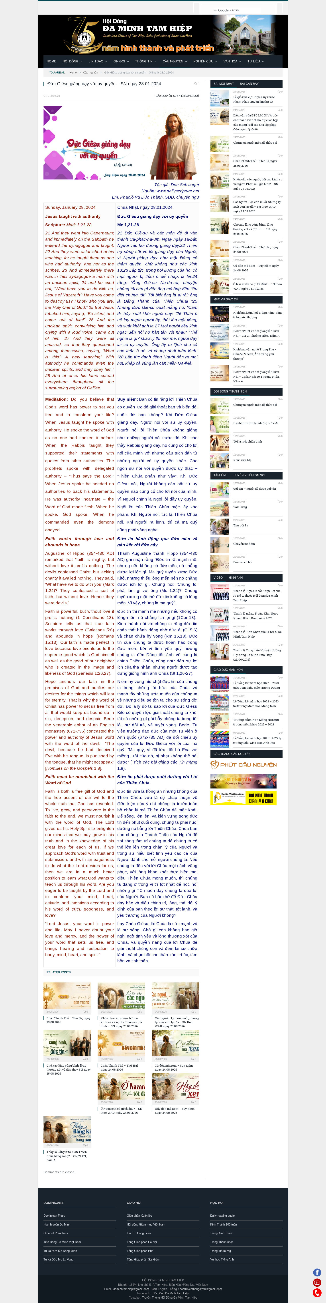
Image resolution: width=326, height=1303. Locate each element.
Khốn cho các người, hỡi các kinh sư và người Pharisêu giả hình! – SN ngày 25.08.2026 (121, 1022)
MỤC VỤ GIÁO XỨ (226, 299)
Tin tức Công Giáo (139, 1233)
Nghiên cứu (203, 61)
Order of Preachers (55, 1233)
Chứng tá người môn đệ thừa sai (255, 143)
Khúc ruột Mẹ (242, 460)
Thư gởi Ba (240, 525)
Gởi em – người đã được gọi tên (254, 489)
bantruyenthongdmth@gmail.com (201, 1289)
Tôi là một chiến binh (247, 441)
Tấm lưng (240, 507)
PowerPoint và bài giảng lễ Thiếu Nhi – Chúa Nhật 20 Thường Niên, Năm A (256, 376)
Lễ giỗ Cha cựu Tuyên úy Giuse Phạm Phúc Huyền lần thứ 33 (254, 99)
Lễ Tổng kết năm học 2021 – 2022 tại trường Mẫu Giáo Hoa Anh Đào (257, 740)
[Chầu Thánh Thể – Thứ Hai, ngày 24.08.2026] (121, 1045)
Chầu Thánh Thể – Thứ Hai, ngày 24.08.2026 (119, 1067)
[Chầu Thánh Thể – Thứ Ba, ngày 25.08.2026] (67, 997)
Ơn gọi (119, 61)
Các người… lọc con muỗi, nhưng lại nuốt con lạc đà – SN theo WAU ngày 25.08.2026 (177, 1022)
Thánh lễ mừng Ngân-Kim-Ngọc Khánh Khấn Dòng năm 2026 (255, 615)
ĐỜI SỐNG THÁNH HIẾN (230, 391)
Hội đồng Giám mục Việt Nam (146, 1224)
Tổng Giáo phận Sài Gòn (143, 1259)
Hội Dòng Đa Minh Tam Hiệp (171, 1293)
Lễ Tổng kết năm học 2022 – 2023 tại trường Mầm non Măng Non (256, 703)
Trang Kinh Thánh (221, 1233)
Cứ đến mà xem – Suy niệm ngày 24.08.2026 (174, 1067)
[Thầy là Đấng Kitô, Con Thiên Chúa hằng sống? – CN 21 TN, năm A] (67, 1131)
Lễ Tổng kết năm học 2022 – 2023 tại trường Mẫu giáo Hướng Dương (256, 685)
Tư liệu (253, 61)
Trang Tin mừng (220, 1251)
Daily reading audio (222, 1215)
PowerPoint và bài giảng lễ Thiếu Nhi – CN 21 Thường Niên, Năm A (256, 333)
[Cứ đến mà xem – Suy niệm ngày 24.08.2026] (175, 1045)
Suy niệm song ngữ (186, 96)
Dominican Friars (54, 1215)
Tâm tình (220, 475)
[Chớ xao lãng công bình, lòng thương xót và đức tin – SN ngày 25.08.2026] (67, 1045)
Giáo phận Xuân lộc (139, 1215)
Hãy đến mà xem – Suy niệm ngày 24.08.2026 (175, 1111)
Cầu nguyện (173, 61)
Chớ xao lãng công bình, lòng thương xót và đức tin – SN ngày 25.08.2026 (69, 1069)
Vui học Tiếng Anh (222, 1259)
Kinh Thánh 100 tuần (223, 1224)
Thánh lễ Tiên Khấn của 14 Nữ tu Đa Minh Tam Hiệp (257, 634)
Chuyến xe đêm (244, 544)
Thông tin (144, 61)
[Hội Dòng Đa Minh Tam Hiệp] (163, 34)
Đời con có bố (242, 562)
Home (51, 61)
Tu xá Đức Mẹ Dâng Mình (60, 1251)
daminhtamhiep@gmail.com (131, 1289)
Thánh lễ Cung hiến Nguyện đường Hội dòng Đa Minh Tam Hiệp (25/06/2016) (257, 654)
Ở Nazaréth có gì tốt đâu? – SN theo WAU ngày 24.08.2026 (121, 1111)
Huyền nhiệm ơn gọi (249, 475)
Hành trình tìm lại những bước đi (255, 423)
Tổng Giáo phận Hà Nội (142, 1242)
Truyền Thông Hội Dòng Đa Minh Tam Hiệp (169, 1297)
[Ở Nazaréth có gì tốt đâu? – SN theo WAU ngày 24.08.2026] (121, 1088)
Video (218, 577)
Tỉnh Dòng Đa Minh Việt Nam (62, 1242)
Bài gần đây (249, 83)
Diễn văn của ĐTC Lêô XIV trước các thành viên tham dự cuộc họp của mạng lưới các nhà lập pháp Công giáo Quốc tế (255, 122)
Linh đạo (96, 61)
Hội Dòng (71, 61)
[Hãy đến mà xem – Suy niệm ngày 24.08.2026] (175, 1088)
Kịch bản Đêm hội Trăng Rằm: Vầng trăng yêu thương (258, 315)
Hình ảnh (236, 577)
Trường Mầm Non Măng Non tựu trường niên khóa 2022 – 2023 (256, 722)
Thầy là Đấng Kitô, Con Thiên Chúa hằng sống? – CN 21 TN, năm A (67, 1156)
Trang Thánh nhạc (222, 1242)
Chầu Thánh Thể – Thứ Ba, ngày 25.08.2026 (255, 163)
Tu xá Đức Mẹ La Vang (58, 1259)
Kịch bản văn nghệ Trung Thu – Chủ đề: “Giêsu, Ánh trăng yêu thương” (255, 354)
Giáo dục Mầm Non (228, 669)
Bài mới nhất (224, 83)
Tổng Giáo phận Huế (140, 1251)
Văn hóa (230, 61)
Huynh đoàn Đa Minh (56, 1224)
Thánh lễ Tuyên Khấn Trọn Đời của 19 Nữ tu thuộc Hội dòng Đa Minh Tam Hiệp (257, 595)
